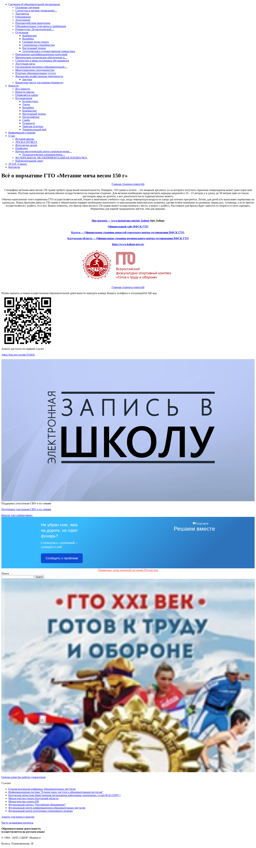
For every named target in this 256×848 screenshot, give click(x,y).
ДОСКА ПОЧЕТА (26, 142)
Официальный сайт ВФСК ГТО (128, 226)
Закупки (27, 79)
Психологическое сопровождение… (43, 154)
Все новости (22, 88)
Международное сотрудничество (34, 70)
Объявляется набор (26, 95)
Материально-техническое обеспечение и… (41, 57)
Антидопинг (22, 19)
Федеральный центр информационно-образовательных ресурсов (46, 807)
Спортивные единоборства (38, 44)
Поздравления (23, 98)
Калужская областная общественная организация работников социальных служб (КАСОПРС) (64, 795)
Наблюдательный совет (29, 160)
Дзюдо (26, 104)
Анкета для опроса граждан (17, 816)
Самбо (26, 120)
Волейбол (28, 38)
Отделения (21, 32)
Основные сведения (27, 7)
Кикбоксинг (29, 35)
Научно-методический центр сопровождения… (43, 151)
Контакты (14, 167)
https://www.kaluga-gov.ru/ (128, 244)
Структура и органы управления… (36, 10)
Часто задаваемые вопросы (17, 822)
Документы (22, 13)
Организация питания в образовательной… (41, 66)
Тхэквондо (28, 123)
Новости (13, 85)
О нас (11, 135)
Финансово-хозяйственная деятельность (39, 76)
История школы (24, 138)
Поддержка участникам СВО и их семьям (26, 509)
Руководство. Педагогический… (34, 29)
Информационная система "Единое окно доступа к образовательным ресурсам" (55, 792)
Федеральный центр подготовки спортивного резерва (40, 810)
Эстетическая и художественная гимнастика (48, 51)
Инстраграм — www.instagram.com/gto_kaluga (121, 220)
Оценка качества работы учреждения (23, 777)
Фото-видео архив (26, 145)
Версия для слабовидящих (17, 515)
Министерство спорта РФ (23, 801)
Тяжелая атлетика (32, 126)
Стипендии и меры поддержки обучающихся (42, 60)
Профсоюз (21, 148)
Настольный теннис (34, 48)
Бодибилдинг (30, 101)
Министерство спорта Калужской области (33, 798)
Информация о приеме (21, 132)
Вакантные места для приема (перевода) (39, 82)
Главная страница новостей (128, 184)
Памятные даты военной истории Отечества (128, 570)
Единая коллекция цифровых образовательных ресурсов (42, 788)
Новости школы (24, 91)
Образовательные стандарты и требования (40, 26)
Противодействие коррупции (32, 23)
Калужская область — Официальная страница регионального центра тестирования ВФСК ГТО (128, 238)
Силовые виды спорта (35, 41)
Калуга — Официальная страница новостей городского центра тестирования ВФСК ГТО (128, 232)
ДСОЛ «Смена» (17, 163)
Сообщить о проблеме (62, 558)
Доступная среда (25, 63)
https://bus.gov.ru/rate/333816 (18, 354)
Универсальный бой (34, 129)
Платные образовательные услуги (35, 73)
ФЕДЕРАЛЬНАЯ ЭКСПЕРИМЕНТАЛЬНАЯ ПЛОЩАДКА (51, 157)
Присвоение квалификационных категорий (41, 54)
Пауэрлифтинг (31, 116)
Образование (23, 16)
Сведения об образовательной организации (34, 4)
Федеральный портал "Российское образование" (37, 804)
